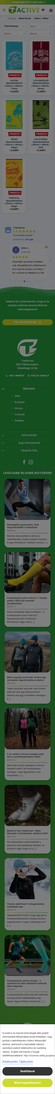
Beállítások (27, 1071)
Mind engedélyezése (27, 1083)
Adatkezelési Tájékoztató (17, 1062)
